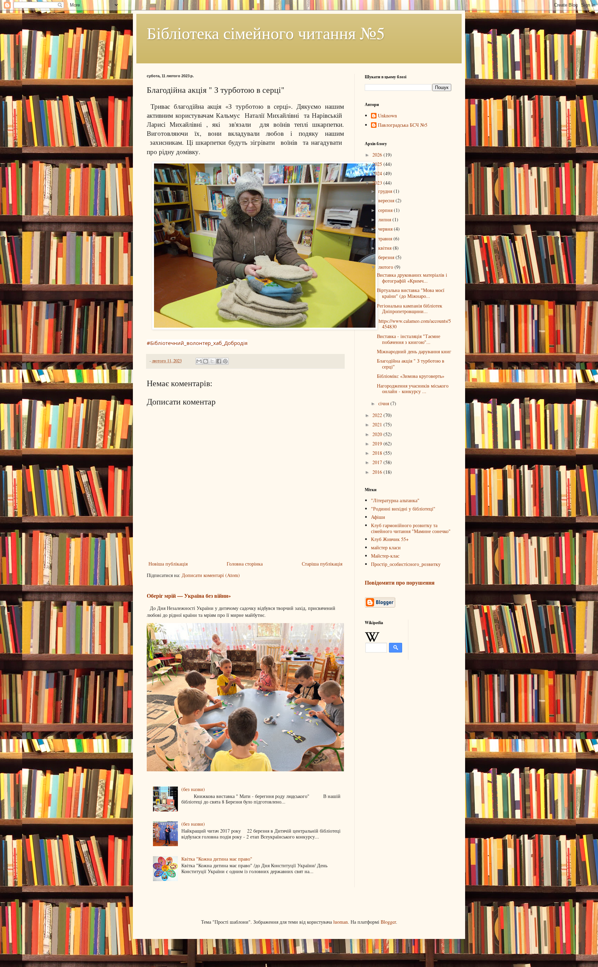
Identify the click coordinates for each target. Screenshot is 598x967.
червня (386, 228)
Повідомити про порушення (400, 582)
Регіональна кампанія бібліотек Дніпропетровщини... (409, 308)
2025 (377, 164)
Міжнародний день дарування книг (414, 351)
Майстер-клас (385, 555)
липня (385, 219)
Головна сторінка (245, 563)
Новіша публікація (168, 563)
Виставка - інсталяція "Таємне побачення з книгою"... (408, 339)
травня (385, 238)
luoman (340, 922)
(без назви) (193, 789)
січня (384, 403)
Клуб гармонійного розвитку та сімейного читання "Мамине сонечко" (411, 528)
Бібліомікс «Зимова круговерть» (410, 376)
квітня (385, 248)
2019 (377, 443)
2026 (377, 154)
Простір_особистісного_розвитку (406, 564)
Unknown (387, 116)
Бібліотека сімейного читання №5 (266, 32)
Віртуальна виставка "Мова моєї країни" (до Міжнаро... (410, 293)
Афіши (378, 517)
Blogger (388, 922)
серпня (386, 210)
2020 (377, 434)
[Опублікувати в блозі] (205, 361)
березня (387, 257)
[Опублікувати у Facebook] (218, 361)
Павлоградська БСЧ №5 (402, 125)
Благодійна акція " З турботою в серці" (410, 363)
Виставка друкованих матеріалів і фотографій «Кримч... (412, 278)
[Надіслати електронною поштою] (199, 361)
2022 (377, 415)
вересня (387, 200)
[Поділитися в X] (212, 361)
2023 (377, 182)
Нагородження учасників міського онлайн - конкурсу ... (412, 388)
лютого (386, 267)
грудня (385, 191)
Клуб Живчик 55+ (390, 539)
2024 (377, 173)
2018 (377, 453)
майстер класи (386, 547)
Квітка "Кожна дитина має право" (216, 858)
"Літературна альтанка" (395, 500)
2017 (377, 462)
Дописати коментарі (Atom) (211, 575)
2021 (377, 424)
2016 (377, 472)
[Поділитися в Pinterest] (225, 361)
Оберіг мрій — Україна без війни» (189, 596)
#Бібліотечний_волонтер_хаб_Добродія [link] (197, 342)
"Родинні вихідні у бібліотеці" (403, 508)
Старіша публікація (322, 563)
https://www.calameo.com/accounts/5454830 (414, 324)
